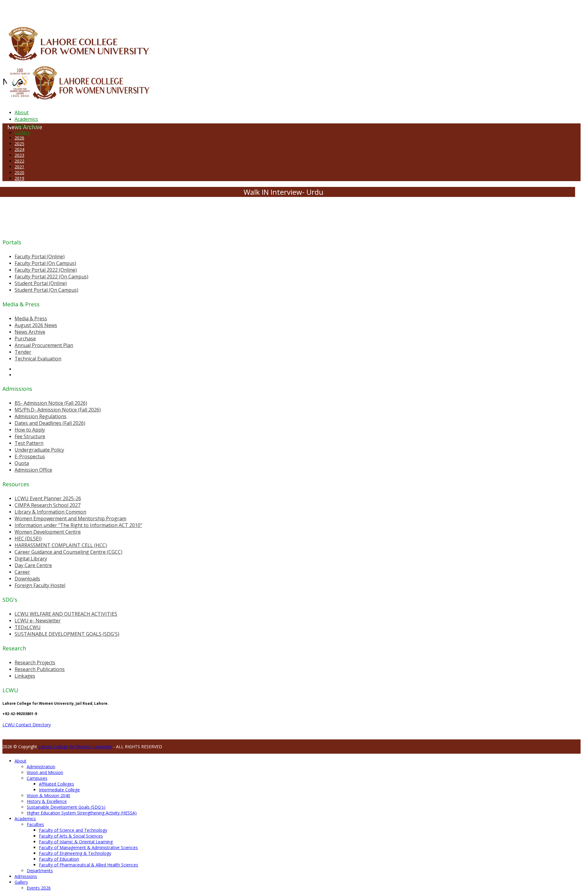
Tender (23, 352)
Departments (40, 870)
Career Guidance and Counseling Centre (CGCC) (68, 552)
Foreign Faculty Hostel (40, 585)
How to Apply (30, 429)
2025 (19, 143)
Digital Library (31, 558)
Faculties (35, 824)
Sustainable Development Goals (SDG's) (66, 807)
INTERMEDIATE (97, 10)
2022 (19, 161)
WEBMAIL (222, 10)
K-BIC (122, 10)
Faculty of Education (59, 859)
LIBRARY (148, 10)
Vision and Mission (45, 772)
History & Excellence (47, 801)
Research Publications (40, 669)
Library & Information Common (50, 511)
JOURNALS (164, 10)
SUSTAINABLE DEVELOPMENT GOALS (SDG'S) (67, 634)
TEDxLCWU (28, 627)
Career (22, 572)
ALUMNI (22, 10)
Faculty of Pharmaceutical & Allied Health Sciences (88, 865)
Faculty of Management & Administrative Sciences (88, 847)
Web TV (181, 10)
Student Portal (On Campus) (46, 290)
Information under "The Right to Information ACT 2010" (78, 525)
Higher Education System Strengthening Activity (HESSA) (82, 813)
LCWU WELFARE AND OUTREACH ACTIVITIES (66, 614)
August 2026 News (36, 325)
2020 (19, 172)
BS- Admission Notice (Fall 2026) (51, 403)
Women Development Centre (48, 531)
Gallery (22, 132)
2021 (19, 167)
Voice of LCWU (201, 10)
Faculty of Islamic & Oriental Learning (76, 842)
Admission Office (33, 469)
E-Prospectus (30, 456)
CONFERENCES (54, 10)
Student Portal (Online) (41, 283)
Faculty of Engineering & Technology (75, 853)
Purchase (25, 338)
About (22, 112)
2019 (19, 178)
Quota (22, 463)
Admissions (27, 125)
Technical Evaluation (38, 358)
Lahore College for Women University (75, 746)
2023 (19, 155)
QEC (80, 10)
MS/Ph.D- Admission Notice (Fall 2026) (58, 409)
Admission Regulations (40, 416)
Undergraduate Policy (39, 449)
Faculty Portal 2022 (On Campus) (51, 276)
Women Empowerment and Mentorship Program (70, 518)
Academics (26, 119)
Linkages (25, 676)
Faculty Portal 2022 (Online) (46, 270)
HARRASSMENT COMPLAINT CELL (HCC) (61, 545)
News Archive (30, 332)
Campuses (37, 778)
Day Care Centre (33, 565)
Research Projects (35, 662)
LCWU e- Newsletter (38, 620)
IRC (138, 10)
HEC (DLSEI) (28, 538)
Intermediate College (59, 790)
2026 (19, 138)
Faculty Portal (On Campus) (45, 263)
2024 (19, 149)
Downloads (27, 578)
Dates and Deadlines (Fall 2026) (50, 423)
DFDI (114, 10)
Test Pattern (29, 443)
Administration (41, 766)
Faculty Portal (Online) (40, 256)
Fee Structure (30, 436)
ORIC (71, 10)
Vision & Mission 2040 (48, 795)
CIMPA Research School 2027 (47, 505)
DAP (131, 10)
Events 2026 (39, 888)
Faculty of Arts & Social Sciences (71, 836)
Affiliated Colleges (56, 784)
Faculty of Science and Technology (73, 830)
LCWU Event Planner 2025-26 (48, 498)
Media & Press (31, 318)
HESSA (35, 10)
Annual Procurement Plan (44, 345)
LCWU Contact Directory (26, 725)
